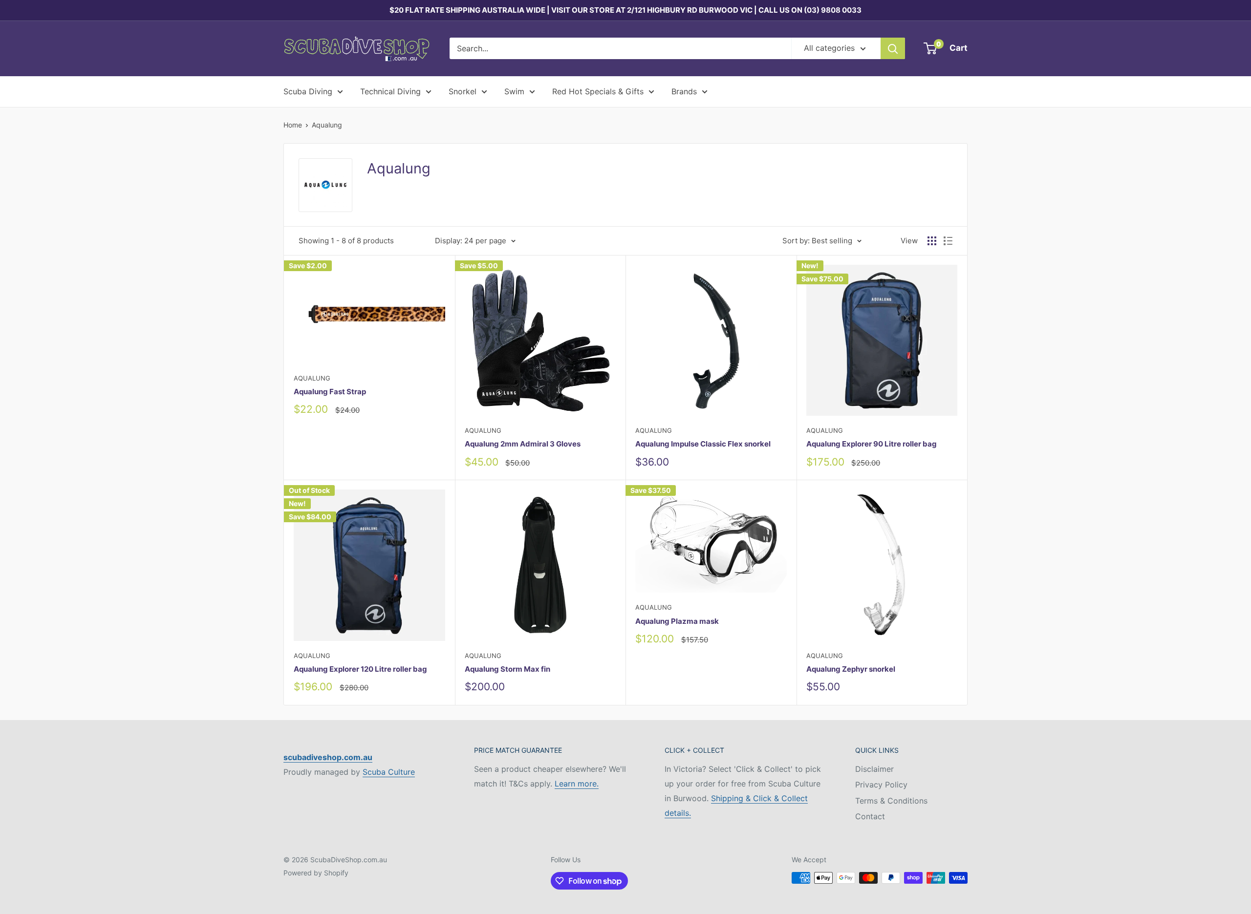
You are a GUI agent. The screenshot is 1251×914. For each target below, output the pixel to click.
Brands (684, 91)
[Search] (893, 48)
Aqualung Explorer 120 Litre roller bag (360, 669)
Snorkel (462, 91)
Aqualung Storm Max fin (507, 669)
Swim (514, 91)
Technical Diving (390, 91)
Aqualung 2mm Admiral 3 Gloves (523, 443)
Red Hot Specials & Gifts (598, 91)
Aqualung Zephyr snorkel (850, 669)
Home (292, 125)
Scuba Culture (389, 772)
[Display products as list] (948, 240)
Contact (870, 816)
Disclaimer (874, 769)
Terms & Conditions (891, 801)
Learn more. (577, 783)
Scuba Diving (307, 91)
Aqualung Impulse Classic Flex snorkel (703, 443)
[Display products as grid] (931, 240)
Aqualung (327, 125)
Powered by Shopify (315, 873)
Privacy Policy (881, 784)
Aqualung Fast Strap (330, 391)
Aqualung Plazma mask (677, 621)
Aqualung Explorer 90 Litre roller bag (871, 443)
